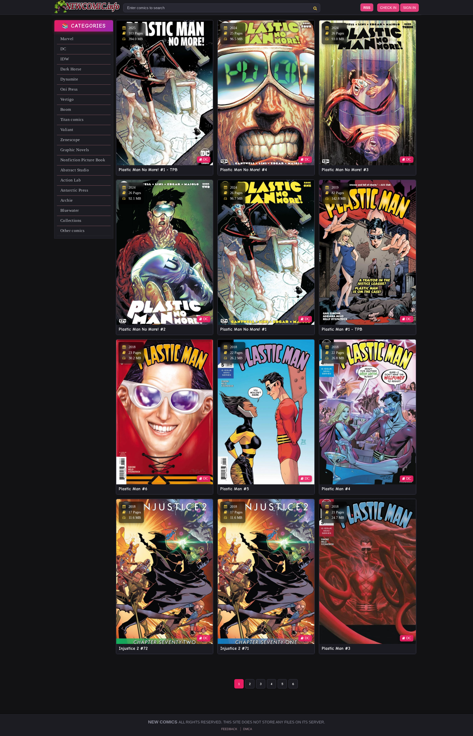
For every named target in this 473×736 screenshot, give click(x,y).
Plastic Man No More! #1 (243, 329)
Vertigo (67, 99)
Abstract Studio (74, 170)
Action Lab (70, 180)
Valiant (66, 129)
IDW (64, 59)
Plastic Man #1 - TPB (342, 329)
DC (63, 49)
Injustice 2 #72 (133, 648)
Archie (66, 200)
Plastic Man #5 (234, 489)
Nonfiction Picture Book (82, 160)
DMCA (247, 729)
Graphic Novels (74, 149)
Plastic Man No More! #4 (243, 169)
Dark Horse (70, 69)
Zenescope (70, 139)
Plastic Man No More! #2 (142, 329)
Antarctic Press (74, 190)
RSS (366, 8)
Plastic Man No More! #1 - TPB (148, 169)
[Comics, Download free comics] (87, 10)
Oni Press (69, 89)
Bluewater (69, 210)
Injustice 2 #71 (234, 648)
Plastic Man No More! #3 (345, 169)
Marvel (66, 38)
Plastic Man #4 (336, 489)
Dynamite (69, 79)
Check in (388, 8)
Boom (65, 109)
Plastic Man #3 (336, 648)
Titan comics (72, 119)
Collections (70, 220)
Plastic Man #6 (133, 489)
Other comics (72, 230)
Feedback (229, 729)
